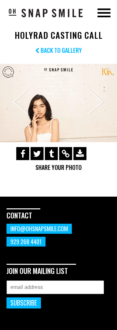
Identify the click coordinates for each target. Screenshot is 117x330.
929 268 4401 (26, 241)
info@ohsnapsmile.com (39, 228)
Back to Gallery (60, 50)
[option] (58, 103)
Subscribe (23, 303)
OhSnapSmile (45, 12)
